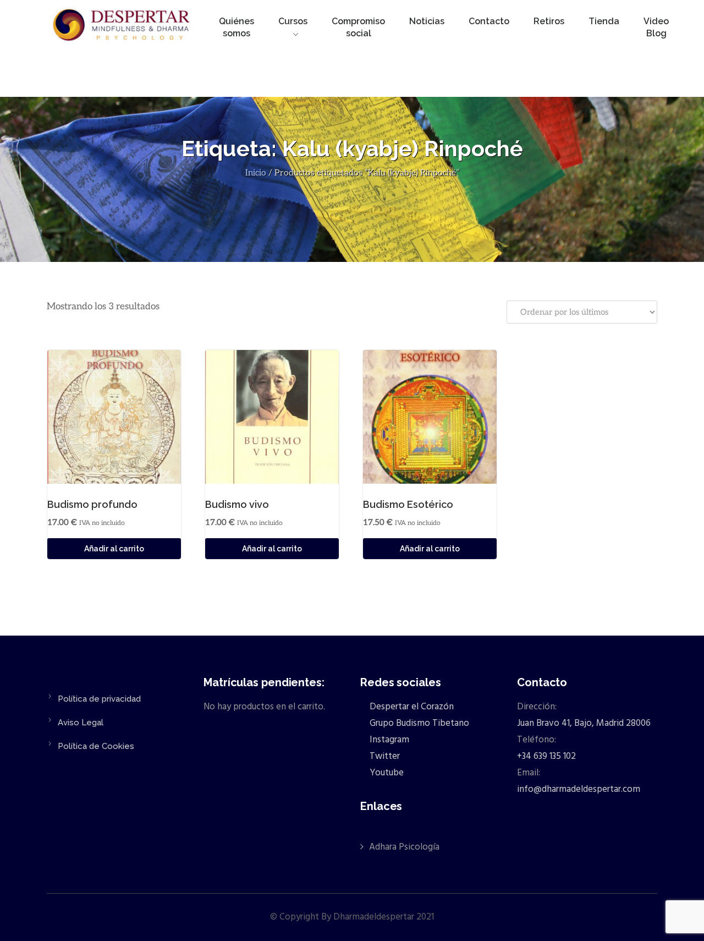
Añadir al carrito (114, 548)
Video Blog (656, 27)
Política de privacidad (99, 699)
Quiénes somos (236, 27)
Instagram (388, 739)
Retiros (549, 21)
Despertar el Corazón (410, 706)
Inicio (255, 173)
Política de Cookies (96, 746)
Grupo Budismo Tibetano (418, 723)
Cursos (292, 21)
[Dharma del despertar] (122, 27)
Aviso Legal (80, 722)
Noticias (426, 21)
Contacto (489, 21)
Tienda (603, 21)
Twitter (383, 756)
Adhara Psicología (404, 847)
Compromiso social (358, 27)
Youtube (385, 772)
